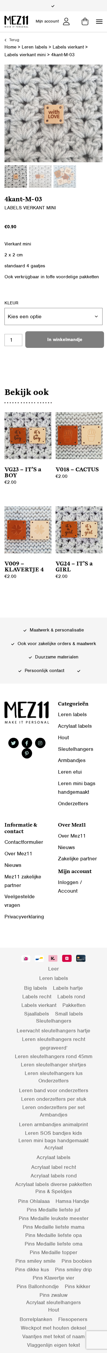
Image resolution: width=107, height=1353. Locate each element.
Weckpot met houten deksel (53, 1328)
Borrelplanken (36, 1319)
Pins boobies (77, 1261)
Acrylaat (53, 1147)
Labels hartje (68, 988)
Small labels (69, 1013)
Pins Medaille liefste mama (53, 1227)
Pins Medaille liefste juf (53, 1209)
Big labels (35, 988)
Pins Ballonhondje (38, 1286)
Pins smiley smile (35, 1261)
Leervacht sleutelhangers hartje (53, 1030)
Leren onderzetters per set (53, 1107)
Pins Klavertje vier (53, 1278)
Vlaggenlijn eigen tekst (53, 1345)
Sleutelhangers (75, 749)
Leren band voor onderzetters (53, 1090)
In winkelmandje (64, 340)
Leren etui (70, 772)
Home (10, 47)
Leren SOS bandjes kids (53, 1133)
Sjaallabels (36, 1013)
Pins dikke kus (32, 1269)
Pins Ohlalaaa (34, 1201)
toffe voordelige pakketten (72, 277)
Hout (63, 737)
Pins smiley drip (73, 1269)
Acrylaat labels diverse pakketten (53, 1184)
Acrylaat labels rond (54, 1175)
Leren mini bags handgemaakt (53, 1140)
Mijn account (47, 21)
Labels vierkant (68, 47)
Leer (53, 968)
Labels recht (36, 996)
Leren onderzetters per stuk (53, 1099)
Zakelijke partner (77, 858)
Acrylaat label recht (53, 1167)
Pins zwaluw (53, 1295)
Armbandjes (72, 760)
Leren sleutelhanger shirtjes (53, 1064)
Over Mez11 (18, 853)
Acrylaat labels (75, 726)
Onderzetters (73, 803)
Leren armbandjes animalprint (53, 1124)
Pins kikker (77, 1286)
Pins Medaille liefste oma (53, 1243)
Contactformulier (23, 842)
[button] (99, 22)
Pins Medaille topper (53, 1252)
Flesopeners (72, 1319)
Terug (13, 39)
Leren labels (34, 47)
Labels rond (71, 996)
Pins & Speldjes (53, 1191)
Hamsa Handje (72, 1201)
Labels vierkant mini (25, 55)
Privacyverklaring (24, 916)
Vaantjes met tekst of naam (53, 1336)
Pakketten (74, 1005)
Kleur (11, 303)
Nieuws (12, 865)
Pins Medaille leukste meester (54, 1218)
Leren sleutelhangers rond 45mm (53, 1056)
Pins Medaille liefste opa (53, 1235)
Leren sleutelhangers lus (54, 1073)
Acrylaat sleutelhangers (53, 1302)
